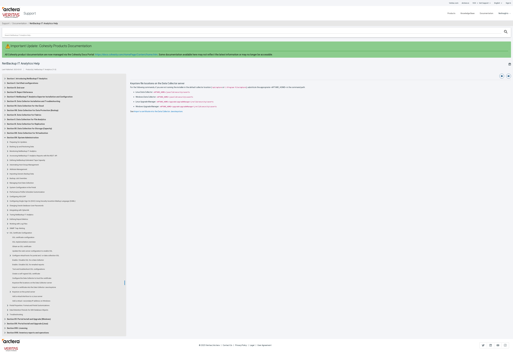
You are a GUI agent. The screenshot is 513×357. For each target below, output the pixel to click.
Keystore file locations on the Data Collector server (32, 283)
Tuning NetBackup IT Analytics (21, 215)
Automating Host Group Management (24, 165)
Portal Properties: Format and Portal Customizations (30, 305)
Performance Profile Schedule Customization (27, 192)
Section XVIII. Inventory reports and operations (28, 333)
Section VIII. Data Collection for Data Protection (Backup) (32, 110)
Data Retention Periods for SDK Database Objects (29, 310)
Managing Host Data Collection (22, 183)
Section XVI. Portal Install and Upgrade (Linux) (27, 324)
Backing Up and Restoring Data (22, 147)
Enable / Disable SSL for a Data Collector (28, 260)
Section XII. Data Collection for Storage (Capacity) (29, 128)
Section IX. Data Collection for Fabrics (24, 115)
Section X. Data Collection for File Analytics (26, 119)
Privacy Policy (241, 345)
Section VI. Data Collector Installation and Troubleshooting (33, 101)
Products (451, 13)
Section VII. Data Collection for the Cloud (25, 106)
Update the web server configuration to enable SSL (32, 251)
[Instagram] (505, 345)
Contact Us (227, 345)
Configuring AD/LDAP (18, 197)
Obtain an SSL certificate (21, 246)
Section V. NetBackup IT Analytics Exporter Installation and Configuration (40, 97)
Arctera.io (465, 3)
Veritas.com (453, 3)
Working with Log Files (18, 224)
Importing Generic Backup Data (22, 174)
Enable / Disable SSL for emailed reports (28, 265)
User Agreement (264, 345)
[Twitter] (483, 345)
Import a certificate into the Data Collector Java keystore (34, 287)
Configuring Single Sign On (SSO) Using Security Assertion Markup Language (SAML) (42, 201)
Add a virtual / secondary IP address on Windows (31, 301)
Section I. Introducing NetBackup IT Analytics (27, 79)
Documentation (486, 13)
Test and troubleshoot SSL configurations (28, 269)
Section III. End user (16, 88)
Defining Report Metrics (19, 219)
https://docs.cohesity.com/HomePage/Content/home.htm (126, 54)
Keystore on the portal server (23, 292)
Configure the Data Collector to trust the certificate (31, 278)
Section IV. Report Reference (20, 92)
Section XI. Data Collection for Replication (26, 124)
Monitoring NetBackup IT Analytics (23, 151)
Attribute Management (18, 169)
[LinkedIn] (490, 345)
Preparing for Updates (18, 142)
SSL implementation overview (24, 242)
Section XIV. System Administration (23, 138)
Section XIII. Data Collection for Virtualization (27, 133)
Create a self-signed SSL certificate (26, 274)
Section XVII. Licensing (17, 328)
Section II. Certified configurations (22, 83)
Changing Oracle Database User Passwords (27, 206)
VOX (474, 3)
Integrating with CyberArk (19, 210)
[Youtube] (498, 345)
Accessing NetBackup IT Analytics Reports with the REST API (33, 156)
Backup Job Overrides (18, 178)
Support (5, 23)
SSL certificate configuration (23, 237)
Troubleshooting (16, 314)
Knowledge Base (468, 13)
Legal (252, 345)
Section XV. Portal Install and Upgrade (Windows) (29, 319)
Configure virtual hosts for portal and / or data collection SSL (35, 256)
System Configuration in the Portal (23, 187)
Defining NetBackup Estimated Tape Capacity (27, 160)
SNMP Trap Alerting (17, 228)
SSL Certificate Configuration (21, 233)
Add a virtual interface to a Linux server (27, 296)
